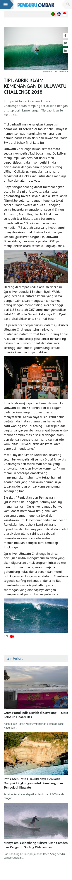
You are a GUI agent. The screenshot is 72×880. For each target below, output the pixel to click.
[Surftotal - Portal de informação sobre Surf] (36, 5)
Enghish (59, 14)
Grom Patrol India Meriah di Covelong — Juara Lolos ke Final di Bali (36, 715)
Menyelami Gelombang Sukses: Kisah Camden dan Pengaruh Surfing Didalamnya (36, 845)
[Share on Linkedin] (65, 50)
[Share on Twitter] (65, 43)
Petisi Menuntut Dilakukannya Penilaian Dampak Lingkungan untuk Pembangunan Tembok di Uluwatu (33, 783)
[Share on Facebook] (65, 35)
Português (53, 14)
